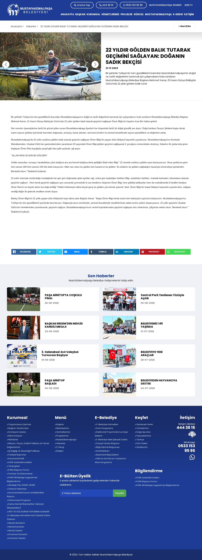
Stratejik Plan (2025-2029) (21, 485)
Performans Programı (19, 500)
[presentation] (5, 64)
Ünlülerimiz (142, 447)
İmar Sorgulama (104, 428)
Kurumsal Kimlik (16, 458)
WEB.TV (188, 5)
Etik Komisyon (15, 435)
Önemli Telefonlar (17, 488)
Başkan (60, 424)
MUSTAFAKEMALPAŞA (158, 14)
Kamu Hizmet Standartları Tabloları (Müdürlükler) (25, 505)
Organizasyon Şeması (19, 424)
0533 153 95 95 (134, 5)
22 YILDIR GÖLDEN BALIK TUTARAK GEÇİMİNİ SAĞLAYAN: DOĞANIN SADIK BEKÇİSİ (84, 26)
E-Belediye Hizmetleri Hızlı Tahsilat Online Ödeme (28, 517)
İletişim (59, 450)
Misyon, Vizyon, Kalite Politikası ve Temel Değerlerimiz (28, 445)
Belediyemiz (62, 428)
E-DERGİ (178, 14)
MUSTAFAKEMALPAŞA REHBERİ (165, 5)
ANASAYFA (67, 14)
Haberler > (32, 26)
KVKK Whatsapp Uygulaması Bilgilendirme (22, 479)
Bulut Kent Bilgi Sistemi (107, 454)
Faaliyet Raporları (17, 454)
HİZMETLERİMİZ (110, 14)
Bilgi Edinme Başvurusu (108, 447)
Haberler (60, 443)
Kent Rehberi (102, 450)
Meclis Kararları (16, 526)
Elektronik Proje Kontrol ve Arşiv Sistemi (111, 433)
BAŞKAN (80, 14)
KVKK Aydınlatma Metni (20, 462)
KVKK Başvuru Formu (18, 469)
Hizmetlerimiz (63, 431)
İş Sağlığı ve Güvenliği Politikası (24, 450)
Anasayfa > (17, 26)
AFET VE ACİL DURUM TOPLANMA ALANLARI (28, 511)
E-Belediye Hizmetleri (107, 424)
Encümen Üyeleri (17, 538)
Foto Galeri (141, 443)
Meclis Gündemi (16, 522)
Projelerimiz (62, 435)
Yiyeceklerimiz (143, 435)
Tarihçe (140, 439)
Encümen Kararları (17, 534)
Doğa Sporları (143, 431)
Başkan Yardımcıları (18, 428)
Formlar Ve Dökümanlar (20, 473)
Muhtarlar (13, 439)
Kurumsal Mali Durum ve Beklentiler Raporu (25, 494)
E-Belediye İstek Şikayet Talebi (111, 439)
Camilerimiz (142, 428)
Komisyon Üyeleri (17, 431)
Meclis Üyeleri (15, 530)
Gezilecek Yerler (144, 424)
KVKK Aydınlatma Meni (147, 477)
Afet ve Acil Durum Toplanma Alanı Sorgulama (110, 460)
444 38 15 (108, 5)
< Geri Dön (184, 26)
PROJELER (126, 14)
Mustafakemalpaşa (66, 439)
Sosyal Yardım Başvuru (107, 443)
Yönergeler (14, 466)
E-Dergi (60, 447)
